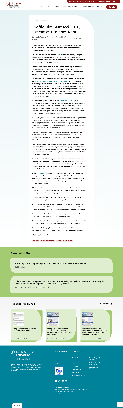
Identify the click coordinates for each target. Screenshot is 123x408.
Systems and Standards (64, 241)
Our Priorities (46, 7)
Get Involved (73, 7)
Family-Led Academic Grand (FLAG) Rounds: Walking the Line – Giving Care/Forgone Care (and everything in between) (94, 331)
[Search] (116, 1)
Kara (58, 55)
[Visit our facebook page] (107, 1)
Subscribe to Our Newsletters (97, 1)
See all (106, 303)
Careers (74, 364)
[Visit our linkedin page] (111, 1)
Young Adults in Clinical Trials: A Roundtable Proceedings (24, 330)
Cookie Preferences (60, 393)
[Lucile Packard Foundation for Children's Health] (14, 5)
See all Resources (42, 21)
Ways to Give (60, 7)
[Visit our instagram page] (109, 1)
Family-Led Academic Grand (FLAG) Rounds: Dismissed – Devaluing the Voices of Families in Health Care (59, 331)
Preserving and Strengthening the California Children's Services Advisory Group (51, 263)
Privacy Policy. (69, 391)
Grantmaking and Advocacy (77, 1)
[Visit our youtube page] (114, 1)
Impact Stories (89, 7)
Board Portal (75, 372)
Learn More (78, 352)
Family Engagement (47, 241)
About (99, 7)
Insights (36, 241)
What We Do (75, 358)
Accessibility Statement (78, 375)
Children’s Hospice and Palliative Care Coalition (52, 81)
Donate (112, 7)
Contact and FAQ (77, 369)
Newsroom (75, 366)
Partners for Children (66, 101)
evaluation (45, 173)
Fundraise (57, 364)
